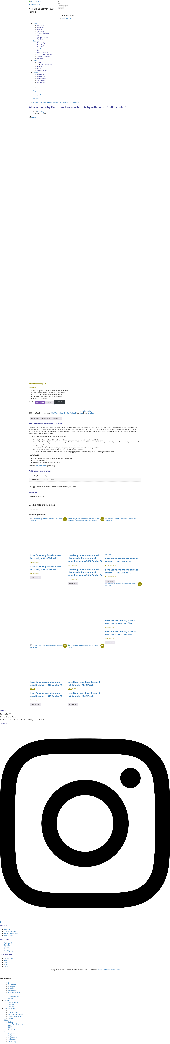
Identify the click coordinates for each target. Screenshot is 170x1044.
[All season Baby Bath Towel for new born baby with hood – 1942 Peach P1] (31, 117)
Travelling (7, 1032)
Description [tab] (35, 418)
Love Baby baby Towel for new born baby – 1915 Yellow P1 (45, 557)
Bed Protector (41, 25)
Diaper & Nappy (42, 43)
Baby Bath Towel (41, 466)
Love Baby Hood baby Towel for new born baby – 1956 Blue (121, 622)
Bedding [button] (35, 23)
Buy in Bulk (7, 945)
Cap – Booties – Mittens (44, 55)
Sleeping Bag (41, 82)
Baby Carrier (41, 74)
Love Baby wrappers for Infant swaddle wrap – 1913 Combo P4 (46, 683)
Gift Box (39, 66)
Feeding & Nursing (10, 1008)
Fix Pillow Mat (41, 31)
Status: (31, 387)
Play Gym (40, 39)
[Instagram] (85, 920)
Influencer (7, 947)
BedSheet (40, 29)
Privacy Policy (8, 929)
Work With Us (8, 943)
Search (61, 8)
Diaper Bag (40, 45)
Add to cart (40, 402)
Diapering (7, 1000)
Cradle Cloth (41, 80)
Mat (38, 35)
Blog (5, 964)
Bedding (6, 983)
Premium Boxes (42, 70)
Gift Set (39, 68)
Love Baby (40, 112)
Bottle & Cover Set (42, 53)
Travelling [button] (36, 72)
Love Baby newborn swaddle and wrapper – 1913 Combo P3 (121, 560)
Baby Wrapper (41, 78)
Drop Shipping (8, 951)
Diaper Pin (40, 47)
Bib (38, 51)
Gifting (6, 1020)
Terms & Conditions (10, 931)
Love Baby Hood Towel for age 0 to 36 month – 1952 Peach (84, 683)
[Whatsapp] (0, 922)
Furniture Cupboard (43, 33)
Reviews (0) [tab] (56, 418)
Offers (6, 966)
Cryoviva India (8, 958)
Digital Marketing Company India (109, 970)
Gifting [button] (35, 61)
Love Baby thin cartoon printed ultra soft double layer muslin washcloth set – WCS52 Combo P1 (85, 558)
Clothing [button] (39, 62)
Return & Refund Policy (11, 933)
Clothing (10, 1022)
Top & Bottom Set (46, 64)
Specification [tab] (45, 418)
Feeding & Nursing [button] (38, 49)
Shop (5, 960)
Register (68, 18)
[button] (57, 405)
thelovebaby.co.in (34, 5)
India (81, 413)
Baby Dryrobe (41, 76)
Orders (6, 962)
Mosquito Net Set (42, 37)
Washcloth (40, 59)
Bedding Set (40, 27)
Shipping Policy (8, 935)
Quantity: (32, 402)
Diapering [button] (36, 41)
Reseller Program (9, 949)
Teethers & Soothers (43, 57)
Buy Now (50, 402)
